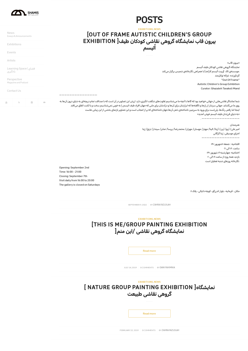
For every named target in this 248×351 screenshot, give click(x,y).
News (157, 29)
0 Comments (147, 267)
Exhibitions (145, 29)
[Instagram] (31, 102)
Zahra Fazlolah (162, 204)
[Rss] (19, 102)
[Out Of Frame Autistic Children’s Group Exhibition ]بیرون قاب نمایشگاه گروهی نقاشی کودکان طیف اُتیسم (149, 41)
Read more (149, 250)
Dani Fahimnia (167, 267)
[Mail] (44, 102)
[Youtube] (6, 102)
